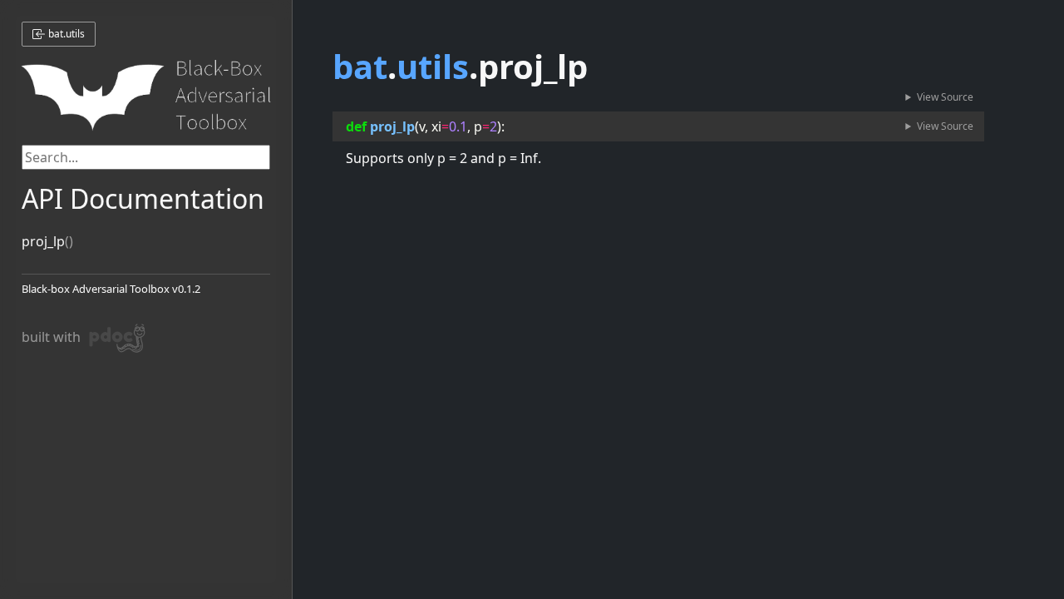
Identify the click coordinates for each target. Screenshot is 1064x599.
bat (359, 66)
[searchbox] (146, 157)
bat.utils (65, 34)
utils (433, 66)
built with (68, 335)
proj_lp (43, 241)
